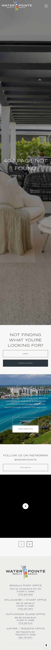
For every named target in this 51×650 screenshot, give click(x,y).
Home (25, 354)
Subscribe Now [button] (25, 429)
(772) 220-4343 (25, 594)
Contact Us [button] (25, 421)
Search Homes (25, 363)
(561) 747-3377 (25, 638)
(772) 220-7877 (25, 609)
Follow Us (25, 467)
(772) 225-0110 (25, 623)
